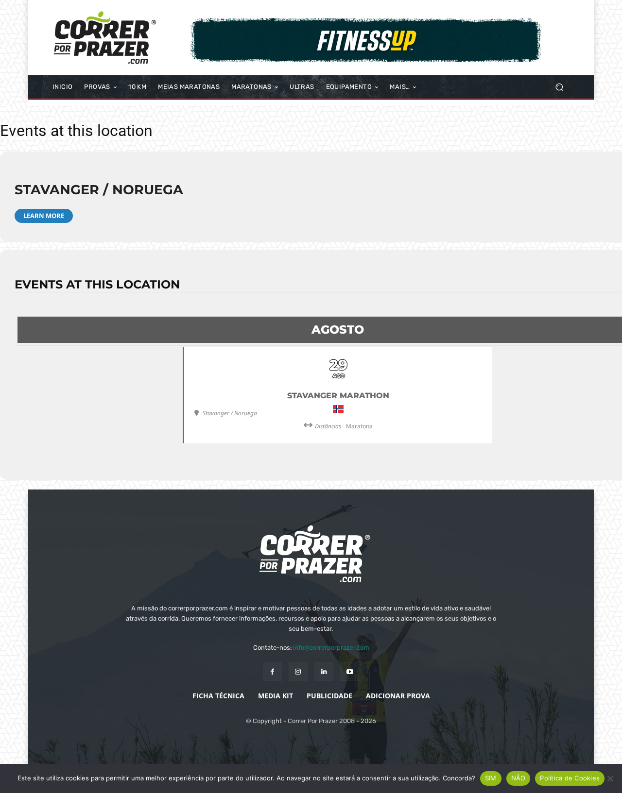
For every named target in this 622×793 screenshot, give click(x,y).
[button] (559, 87)
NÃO (518, 778)
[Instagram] (298, 671)
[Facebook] (272, 671)
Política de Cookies (570, 778)
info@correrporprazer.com (331, 647)
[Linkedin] (323, 671)
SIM (491, 778)
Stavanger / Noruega (99, 190)
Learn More (43, 215)
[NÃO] (610, 778)
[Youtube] (349, 671)
